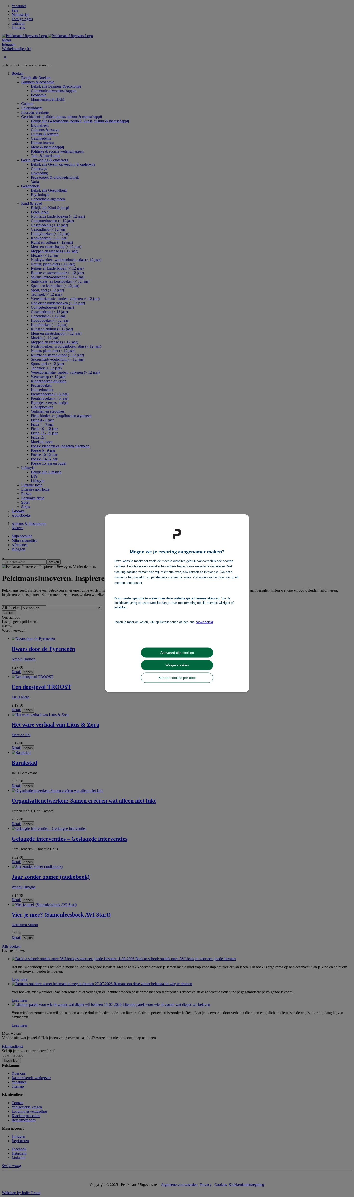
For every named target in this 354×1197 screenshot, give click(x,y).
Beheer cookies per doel (177, 677)
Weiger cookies (177, 665)
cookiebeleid (204, 622)
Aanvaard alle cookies (177, 652)
